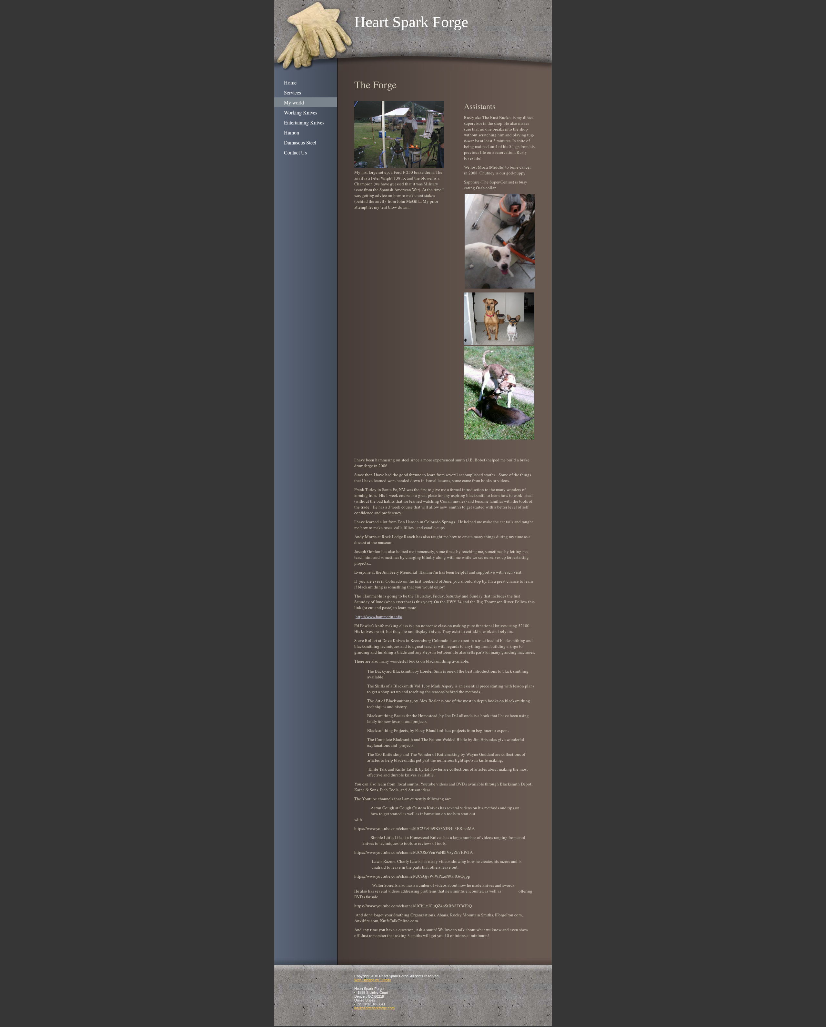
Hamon (291, 132)
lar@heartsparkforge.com (374, 1008)
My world (294, 102)
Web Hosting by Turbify (372, 980)
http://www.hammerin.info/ (379, 616)
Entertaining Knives (304, 122)
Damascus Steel (300, 142)
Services (292, 92)
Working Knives (300, 112)
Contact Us (295, 152)
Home (290, 82)
